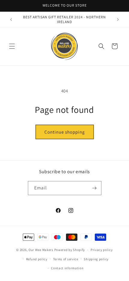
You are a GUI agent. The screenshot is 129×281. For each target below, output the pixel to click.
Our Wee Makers (40, 250)
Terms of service (65, 259)
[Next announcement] (117, 19)
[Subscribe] (94, 188)
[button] (12, 46)
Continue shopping (64, 132)
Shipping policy (96, 259)
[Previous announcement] (11, 19)
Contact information (67, 268)
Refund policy (36, 259)
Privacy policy (102, 250)
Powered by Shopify (69, 250)
